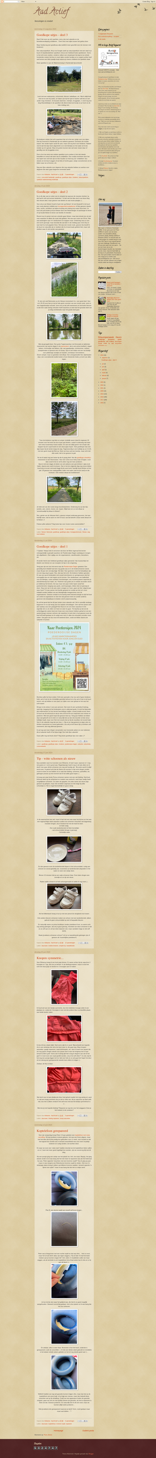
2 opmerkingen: (70, 174)
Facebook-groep (108, 161)
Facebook (104, 156)
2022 (102, 385)
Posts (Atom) (48, 1435)
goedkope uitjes (67, 177)
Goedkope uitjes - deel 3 (52, 35)
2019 (102, 394)
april (103, 369)
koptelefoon (52, 1424)
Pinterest (106, 168)
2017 (102, 400)
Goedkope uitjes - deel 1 (52, 546)
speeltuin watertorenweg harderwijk (47, 179)
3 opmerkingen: (70, 741)
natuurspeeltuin (83, 177)
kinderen (75, 177)
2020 (102, 391)
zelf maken (110, 341)
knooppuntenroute (75, 532)
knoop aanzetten (65, 1118)
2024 (102, 355)
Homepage (58, 1431)
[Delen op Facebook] (85, 175)
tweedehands (71, 946)
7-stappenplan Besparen (105, 34)
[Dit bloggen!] (80, 175)
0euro (119, 337)
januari (104, 378)
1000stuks (101, 345)
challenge (101, 339)
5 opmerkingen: (70, 529)
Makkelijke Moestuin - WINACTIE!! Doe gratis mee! (114, 299)
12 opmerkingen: (70, 943)
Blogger (91, 1454)
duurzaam (45, 946)
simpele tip (62, 946)
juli (103, 364)
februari (104, 375)
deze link (105, 88)
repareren (69, 1424)
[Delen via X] (83, 175)
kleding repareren (53, 1118)
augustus (105, 357)
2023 (102, 382)
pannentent (65, 346)
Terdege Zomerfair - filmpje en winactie (113, 315)
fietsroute (49, 532)
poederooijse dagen (71, 744)
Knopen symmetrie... (50, 958)
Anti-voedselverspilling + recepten (108, 36)
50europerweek (106, 337)
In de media (101, 39)
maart (104, 372)
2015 (102, 403)
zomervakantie (41, 746)
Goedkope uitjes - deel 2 (52, 191)
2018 (102, 397)
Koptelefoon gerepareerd (52, 1130)
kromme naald (60, 1424)
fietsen (44, 532)
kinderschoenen (53, 946)
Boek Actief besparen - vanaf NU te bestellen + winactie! (114, 284)
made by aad (108, 343)
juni (103, 366)
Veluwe (84, 532)
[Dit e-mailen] (78, 175)
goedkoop (58, 177)
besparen (111, 339)
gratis (120, 339)
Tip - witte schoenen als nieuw (56, 758)
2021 (102, 388)
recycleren (118, 343)
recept (100, 343)
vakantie (80, 744)
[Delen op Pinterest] (87, 175)
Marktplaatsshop (102, 79)
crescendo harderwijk (48, 177)
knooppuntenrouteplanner (66, 206)
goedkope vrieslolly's (84, 457)
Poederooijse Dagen (71, 566)
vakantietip (87, 744)
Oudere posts (88, 1431)
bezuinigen (118, 341)
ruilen (105, 345)
